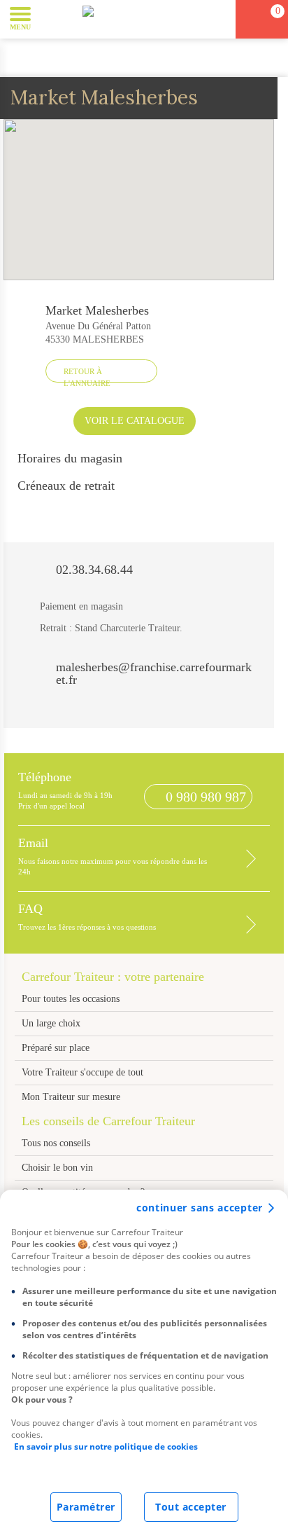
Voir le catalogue (135, 420)
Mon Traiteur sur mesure (71, 1097)
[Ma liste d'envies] (218, 19)
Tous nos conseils (57, 1143)
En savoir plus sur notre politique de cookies (106, 1446)
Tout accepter (190, 1506)
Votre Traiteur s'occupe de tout (82, 1072)
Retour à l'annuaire (87, 375)
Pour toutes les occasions (71, 999)
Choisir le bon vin (57, 1167)
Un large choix (51, 1023)
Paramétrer (86, 1506)
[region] (144, 1361)
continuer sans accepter (199, 1207)
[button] (52, 18)
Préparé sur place (55, 1048)
